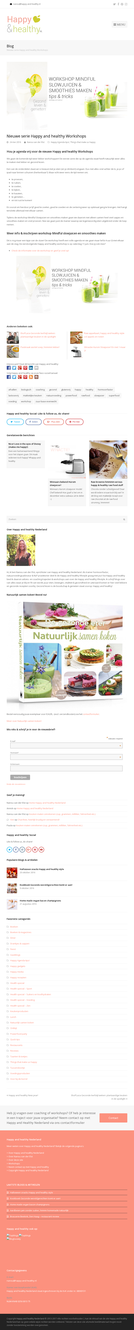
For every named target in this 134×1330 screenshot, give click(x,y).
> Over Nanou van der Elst (20, 1156)
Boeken (14, 926)
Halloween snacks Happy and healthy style (42, 869)
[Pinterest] (122, 4)
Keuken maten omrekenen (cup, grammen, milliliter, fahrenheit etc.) (62, 814)
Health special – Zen (20, 1005)
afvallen (12, 389)
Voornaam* (65, 753)
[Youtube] (41, 849)
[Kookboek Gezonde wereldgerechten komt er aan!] (12, 888)
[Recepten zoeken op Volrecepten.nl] (12, 1235)
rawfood (85, 395)
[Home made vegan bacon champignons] (12, 904)
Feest (13, 949)
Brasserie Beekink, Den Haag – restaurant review (34, 1216)
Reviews (14, 1050)
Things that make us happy (82, 142)
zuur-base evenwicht (46, 401)
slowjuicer (99, 395)
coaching (40, 389)
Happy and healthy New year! (23, 1095)
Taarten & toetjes (18, 1056)
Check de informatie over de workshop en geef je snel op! (40, 250)
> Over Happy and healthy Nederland (25, 1152)
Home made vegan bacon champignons (40, 900)
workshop (26, 401)
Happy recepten (18, 977)
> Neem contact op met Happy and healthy (28, 1166)
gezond (53, 389)
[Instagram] (126, 4)
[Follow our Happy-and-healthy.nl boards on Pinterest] (25, 377)
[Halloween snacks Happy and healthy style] (12, 872)
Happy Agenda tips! (60, 142)
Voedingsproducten (20, 1073)
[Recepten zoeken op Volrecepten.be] (25, 1235)
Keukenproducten (19, 1011)
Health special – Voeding (22, 999)
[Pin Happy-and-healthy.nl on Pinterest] (25, 368)
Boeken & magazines (20, 932)
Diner (13, 937)
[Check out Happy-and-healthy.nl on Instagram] (36, 377)
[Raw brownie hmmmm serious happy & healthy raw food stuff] (108, 460)
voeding (12, 401)
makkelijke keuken (32, 395)
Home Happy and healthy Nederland (47, 802)
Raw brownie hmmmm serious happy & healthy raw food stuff (107, 483)
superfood (114, 395)
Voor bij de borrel (18, 1078)
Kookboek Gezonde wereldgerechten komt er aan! (46, 884)
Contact (113, 1118)
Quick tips (15, 1039)
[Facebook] (118, 4)
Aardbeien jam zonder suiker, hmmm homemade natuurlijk (39, 1210)
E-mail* (65, 741)
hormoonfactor (105, 389)
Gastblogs (15, 954)
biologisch (26, 389)
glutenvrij (65, 389)
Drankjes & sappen (19, 943)
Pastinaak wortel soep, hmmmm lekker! (40, 347)
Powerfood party (18, 1033)
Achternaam (14, 764)
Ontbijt (13, 1028)
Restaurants (16, 1045)
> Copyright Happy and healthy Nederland (28, 1170)
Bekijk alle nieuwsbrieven (16, 784)
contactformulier (91, 714)
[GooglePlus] (28, 849)
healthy (89, 389)
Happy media (17, 971)
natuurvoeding (53, 395)
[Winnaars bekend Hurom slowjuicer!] (67, 460)
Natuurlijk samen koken (22, 1022)
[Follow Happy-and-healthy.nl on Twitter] (14, 377)
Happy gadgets (17, 966)
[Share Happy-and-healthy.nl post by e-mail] (36, 368)
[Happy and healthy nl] (26, 24)
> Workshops (13, 1163)
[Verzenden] (124, 519)
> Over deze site (15, 1159)
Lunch (13, 1016)
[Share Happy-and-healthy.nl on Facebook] (9, 368)
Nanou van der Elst (35, 142)
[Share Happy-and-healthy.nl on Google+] (20, 368)
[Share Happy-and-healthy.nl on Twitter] (14, 368)
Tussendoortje (17, 1067)
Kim (12, 819)
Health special (17, 983)
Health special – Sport (21, 988)
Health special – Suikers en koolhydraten (30, 994)
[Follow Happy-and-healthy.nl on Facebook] (9, 377)
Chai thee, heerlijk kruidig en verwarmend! (38, 819)
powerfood (71, 395)
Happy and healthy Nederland (30, 1318)
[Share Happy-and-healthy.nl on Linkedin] (31, 368)
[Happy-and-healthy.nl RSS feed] (31, 377)
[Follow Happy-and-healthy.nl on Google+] (20, 377)
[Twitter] (114, 4)
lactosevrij (13, 395)
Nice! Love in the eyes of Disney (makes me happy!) (24, 445)
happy (78, 389)
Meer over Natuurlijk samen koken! (24, 720)
